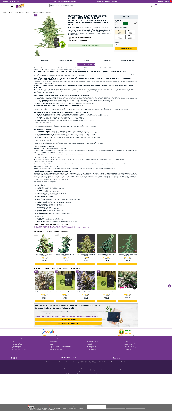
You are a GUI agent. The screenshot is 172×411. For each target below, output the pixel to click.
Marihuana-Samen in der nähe (19, 349)
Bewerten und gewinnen (75, 27)
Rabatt (51, 344)
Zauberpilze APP (53, 351)
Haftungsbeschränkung (130, 346)
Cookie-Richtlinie (128, 344)
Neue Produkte (53, 341)
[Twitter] (14, 358)
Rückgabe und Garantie (92, 341)
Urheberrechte (127, 349)
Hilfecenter (89, 344)
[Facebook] (12, 358)
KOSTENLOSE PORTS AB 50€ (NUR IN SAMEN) (65, 1)
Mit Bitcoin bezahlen (92, 347)
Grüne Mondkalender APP (56, 349)
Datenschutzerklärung (129, 343)
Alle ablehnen (116, 406)
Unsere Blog (52, 343)
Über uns (14, 341)
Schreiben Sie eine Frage (68, 319)
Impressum (127, 341)
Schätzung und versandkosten (94, 343)
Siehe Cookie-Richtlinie (49, 409)
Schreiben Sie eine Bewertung (68, 323)
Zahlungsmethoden (91, 346)
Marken (51, 347)
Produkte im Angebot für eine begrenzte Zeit (60, 346)
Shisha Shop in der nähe (17, 351)
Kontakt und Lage (16, 343)
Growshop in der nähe (17, 344)
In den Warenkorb (126, 48)
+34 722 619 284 (15, 1)
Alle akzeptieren (96, 406)
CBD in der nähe (16, 347)
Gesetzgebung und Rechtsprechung (132, 347)
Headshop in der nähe (17, 346)
